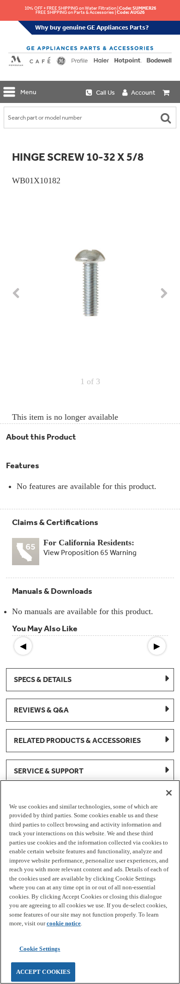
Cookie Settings (39, 948)
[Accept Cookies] (169, 793)
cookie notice (64, 923)
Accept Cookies (43, 971)
